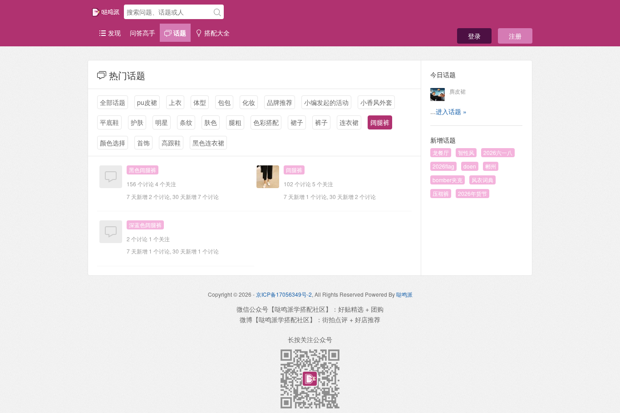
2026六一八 (497, 152)
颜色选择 (112, 142)
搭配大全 (216, 32)
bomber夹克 (448, 180)
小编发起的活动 (326, 102)
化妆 (248, 102)
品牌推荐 (279, 102)
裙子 (296, 122)
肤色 (210, 122)
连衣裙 (349, 122)
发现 (113, 32)
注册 (515, 35)
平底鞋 (109, 122)
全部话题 (112, 102)
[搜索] (217, 12)
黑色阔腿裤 (142, 170)
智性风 (466, 152)
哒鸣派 (404, 294)
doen (469, 166)
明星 (161, 122)
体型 (199, 102)
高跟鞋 (171, 142)
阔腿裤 (379, 122)
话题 (179, 32)
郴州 (490, 166)
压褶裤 (441, 193)
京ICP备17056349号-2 (284, 294)
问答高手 (142, 32)
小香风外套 (376, 102)
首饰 (143, 142)
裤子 (321, 122)
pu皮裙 (147, 102)
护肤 (137, 122)
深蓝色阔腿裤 (145, 225)
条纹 (186, 122)
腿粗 (235, 122)
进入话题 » (451, 111)
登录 (474, 35)
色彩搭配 (266, 122)
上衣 (175, 102)
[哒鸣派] (105, 12)
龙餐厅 (441, 152)
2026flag (443, 166)
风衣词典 (482, 180)
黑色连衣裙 (208, 142)
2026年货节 (472, 193)
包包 (224, 102)
